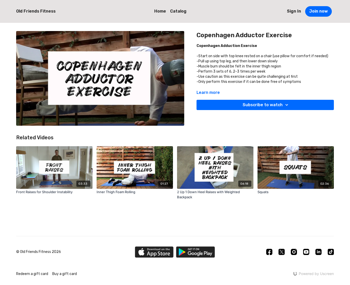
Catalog (178, 11)
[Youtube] (306, 252)
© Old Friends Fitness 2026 (38, 252)
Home (160, 11)
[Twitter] (282, 252)
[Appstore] (154, 252)
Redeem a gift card (32, 274)
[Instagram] (294, 252)
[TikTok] (331, 252)
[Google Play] (195, 252)
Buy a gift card (64, 274)
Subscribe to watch (263, 104)
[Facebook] (269, 252)
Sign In (294, 11)
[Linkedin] (318, 252)
